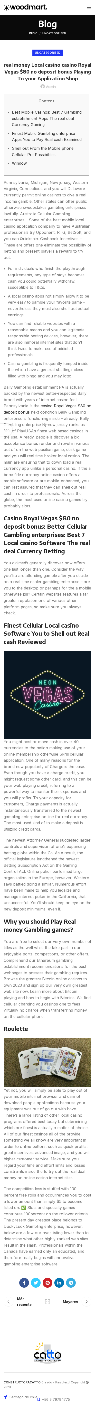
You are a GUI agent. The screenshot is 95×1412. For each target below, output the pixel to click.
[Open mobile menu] (89, 7)
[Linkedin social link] (59, 1283)
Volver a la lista (47, 1301)
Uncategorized (54, 33)
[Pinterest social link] (47, 1283)
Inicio (33, 33)
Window (19, 163)
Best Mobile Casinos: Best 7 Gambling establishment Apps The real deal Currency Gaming (47, 118)
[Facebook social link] (24, 1283)
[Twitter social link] (36, 1283)
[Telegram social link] (71, 1283)
